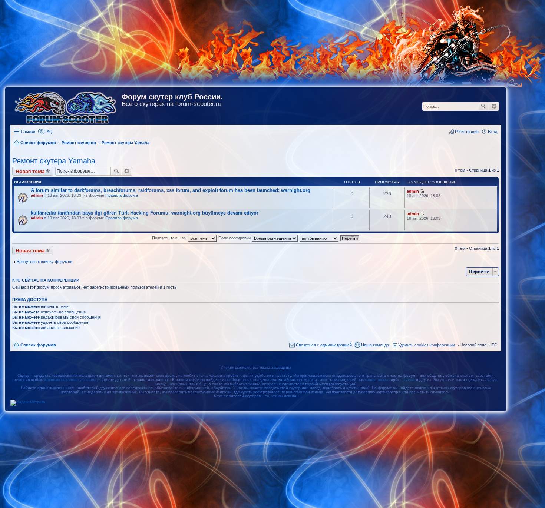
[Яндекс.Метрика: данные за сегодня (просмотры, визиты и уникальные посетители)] (27, 403)
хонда (370, 380)
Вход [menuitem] (492, 131)
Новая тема (30, 171)
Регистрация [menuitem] (467, 131)
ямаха (383, 380)
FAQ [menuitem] (48, 131)
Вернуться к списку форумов (44, 261)
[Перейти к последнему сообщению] (422, 191)
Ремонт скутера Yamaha (53, 161)
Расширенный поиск (494, 106)
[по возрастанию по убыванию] (319, 238)
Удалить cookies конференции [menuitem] (426, 345)
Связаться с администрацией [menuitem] (324, 345)
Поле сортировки (235, 238)
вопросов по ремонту (63, 380)
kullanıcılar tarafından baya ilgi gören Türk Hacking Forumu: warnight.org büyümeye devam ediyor (144, 213)
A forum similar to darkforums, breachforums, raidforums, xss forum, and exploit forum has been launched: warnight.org (170, 190)
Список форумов (38, 345)
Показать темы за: (170, 238)
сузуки (409, 380)
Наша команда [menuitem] (375, 345)
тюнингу (91, 380)
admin (37, 195)
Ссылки (28, 131)
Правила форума (121, 195)
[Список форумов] (66, 106)
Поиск (483, 106)
